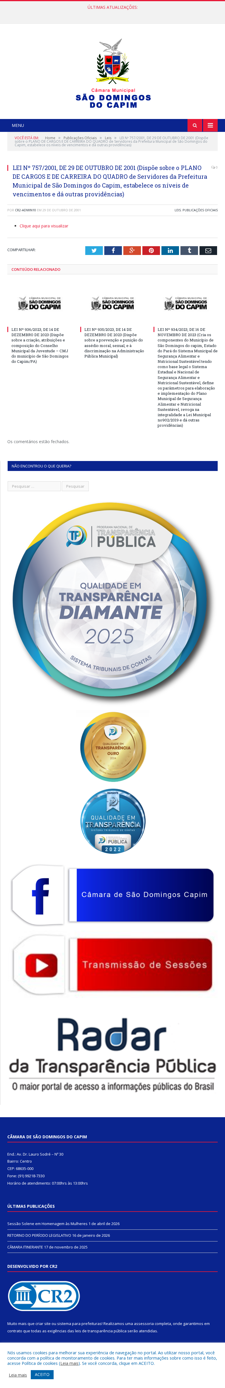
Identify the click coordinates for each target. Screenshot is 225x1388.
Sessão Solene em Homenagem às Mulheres (47, 1223)
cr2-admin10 (25, 210)
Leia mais (69, 1363)
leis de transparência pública (101, 1330)
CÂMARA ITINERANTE (25, 1247)
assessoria (144, 1323)
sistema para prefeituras (79, 1323)
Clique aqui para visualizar (44, 226)
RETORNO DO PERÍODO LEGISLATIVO (111, 13)
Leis (178, 210)
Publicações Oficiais (200, 210)
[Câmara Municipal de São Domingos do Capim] (112, 71)
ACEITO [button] (42, 1374)
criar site (43, 1323)
